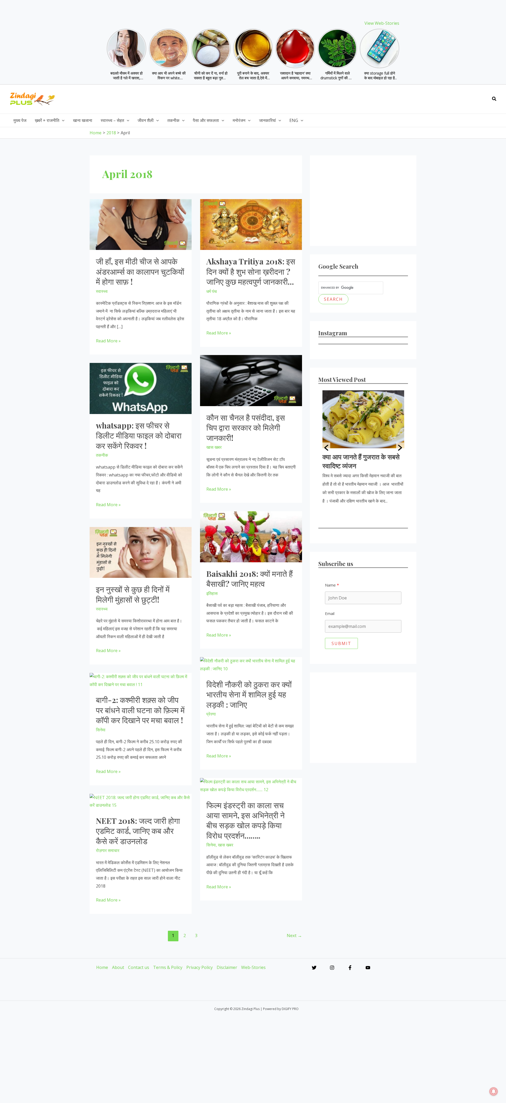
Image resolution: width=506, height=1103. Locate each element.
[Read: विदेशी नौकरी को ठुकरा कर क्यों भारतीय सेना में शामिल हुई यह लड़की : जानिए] (251, 664)
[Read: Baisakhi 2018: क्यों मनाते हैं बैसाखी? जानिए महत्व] (251, 536)
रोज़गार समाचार (107, 850)
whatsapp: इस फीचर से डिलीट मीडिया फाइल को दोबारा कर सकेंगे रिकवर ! (139, 435)
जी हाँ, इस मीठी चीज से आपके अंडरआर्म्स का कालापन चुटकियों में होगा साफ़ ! (140, 271)
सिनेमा (100, 730)
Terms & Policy (167, 967)
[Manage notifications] (493, 1091)
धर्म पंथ (211, 291)
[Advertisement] (391, 98)
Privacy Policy (199, 967)
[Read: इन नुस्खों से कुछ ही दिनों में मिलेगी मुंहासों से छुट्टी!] (141, 552)
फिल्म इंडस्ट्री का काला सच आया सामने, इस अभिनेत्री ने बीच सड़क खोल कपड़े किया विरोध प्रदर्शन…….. (245, 820)
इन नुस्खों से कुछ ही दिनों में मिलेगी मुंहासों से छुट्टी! (133, 594)
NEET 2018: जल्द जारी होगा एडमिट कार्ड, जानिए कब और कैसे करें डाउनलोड (138, 830)
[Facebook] (350, 967)
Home (102, 967)
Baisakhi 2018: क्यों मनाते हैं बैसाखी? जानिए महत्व (249, 578)
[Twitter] (314, 967)
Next (294, 935)
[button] (494, 99)
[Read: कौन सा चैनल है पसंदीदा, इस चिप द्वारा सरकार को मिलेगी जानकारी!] (251, 380)
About (118, 967)
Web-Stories (253, 967)
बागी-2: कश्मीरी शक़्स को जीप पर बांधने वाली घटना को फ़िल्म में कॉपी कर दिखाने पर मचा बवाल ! (140, 710)
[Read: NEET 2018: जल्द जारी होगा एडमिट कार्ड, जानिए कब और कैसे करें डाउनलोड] (141, 801)
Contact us (138, 967)
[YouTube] (368, 967)
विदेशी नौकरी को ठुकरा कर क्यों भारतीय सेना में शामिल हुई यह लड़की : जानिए (249, 694)
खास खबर (214, 447)
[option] (363, 447)
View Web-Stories (381, 23)
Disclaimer (227, 967)
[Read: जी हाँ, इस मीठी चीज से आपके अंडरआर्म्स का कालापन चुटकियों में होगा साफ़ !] (141, 224)
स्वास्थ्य (102, 291)
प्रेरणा (211, 714)
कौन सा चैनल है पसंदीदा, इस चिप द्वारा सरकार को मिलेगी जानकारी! (245, 427)
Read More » (108, 341)
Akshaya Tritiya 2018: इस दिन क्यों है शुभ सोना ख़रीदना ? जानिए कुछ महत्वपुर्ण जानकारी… (250, 271)
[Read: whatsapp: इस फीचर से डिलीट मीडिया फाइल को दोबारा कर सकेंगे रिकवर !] (141, 388)
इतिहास (212, 593)
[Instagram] (332, 967)
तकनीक (102, 455)
